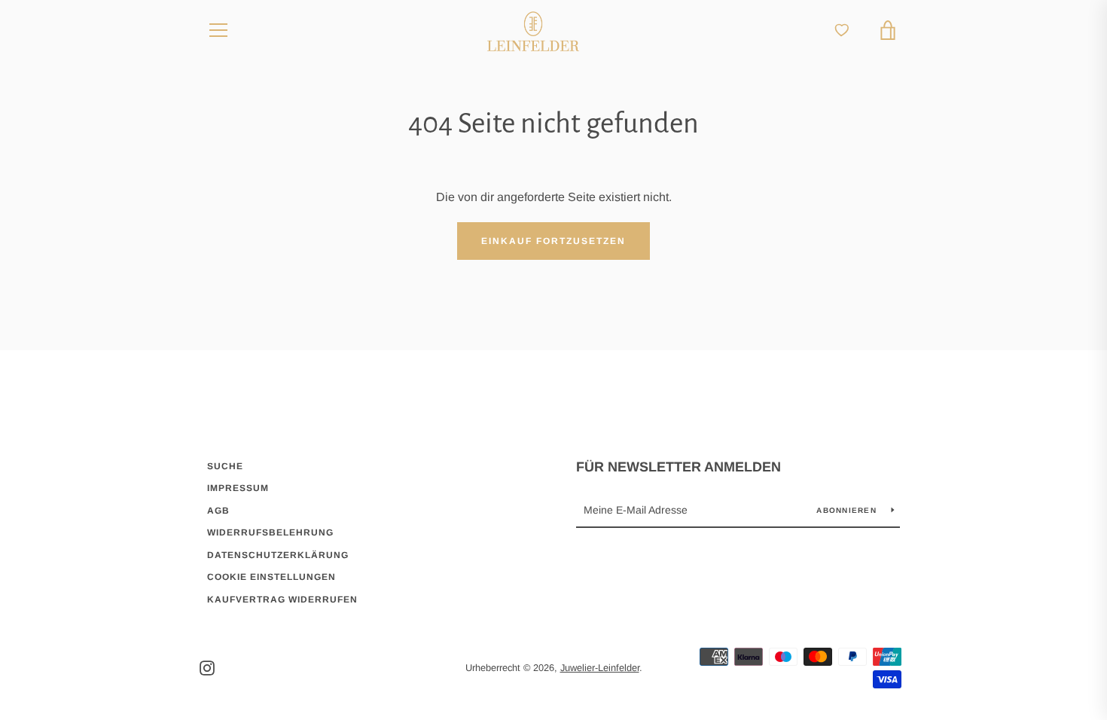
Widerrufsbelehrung (270, 532)
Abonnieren (848, 510)
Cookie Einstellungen (271, 577)
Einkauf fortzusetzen (553, 241)
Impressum (238, 488)
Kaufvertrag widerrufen (282, 599)
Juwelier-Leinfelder (599, 667)
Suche (225, 466)
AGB (218, 510)
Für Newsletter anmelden (678, 466)
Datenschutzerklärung (278, 555)
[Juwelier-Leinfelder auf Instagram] (207, 667)
